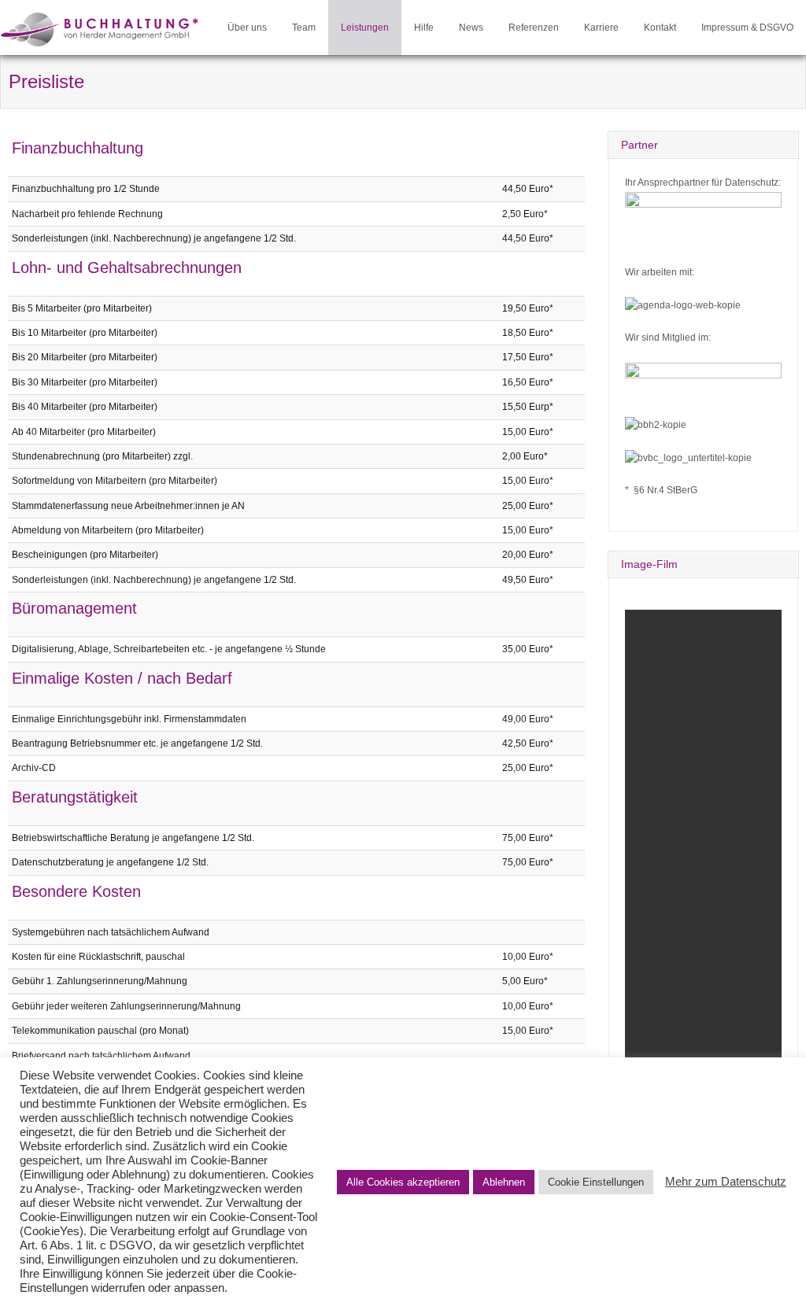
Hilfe (424, 27)
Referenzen (533, 27)
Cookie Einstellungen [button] (596, 1182)
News (471, 27)
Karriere (601, 27)
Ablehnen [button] (503, 1182)
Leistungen (365, 27)
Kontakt (660, 27)
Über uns (247, 27)
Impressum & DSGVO (747, 27)
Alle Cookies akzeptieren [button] (403, 1182)
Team (304, 27)
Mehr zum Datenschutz (725, 1181)
